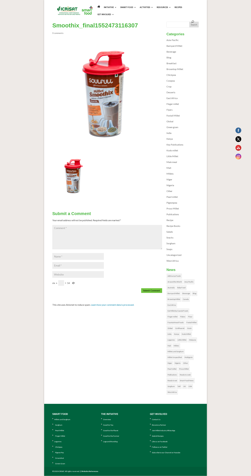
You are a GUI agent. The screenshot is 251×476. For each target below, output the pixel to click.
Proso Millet (172, 208)
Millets (170, 173)
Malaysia (192, 340)
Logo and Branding (110, 441)
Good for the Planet (110, 430)
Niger (169, 179)
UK (184, 386)
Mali (168, 167)
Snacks (169, 237)
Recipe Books (173, 225)
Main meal (171, 162)
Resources (162, 7)
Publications (172, 214)
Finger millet (172, 104)
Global (169, 121)
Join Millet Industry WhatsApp (163, 430)
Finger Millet (59, 436)
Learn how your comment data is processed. (112, 304)
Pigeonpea (171, 202)
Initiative (109, 7)
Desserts (170, 92)
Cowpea (170, 80)
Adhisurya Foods (174, 276)
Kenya (169, 138)
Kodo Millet (186, 334)
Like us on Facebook (159, 441)
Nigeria (170, 185)
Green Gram (59, 463)
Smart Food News (187, 380)
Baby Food (181, 288)
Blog (168, 57)
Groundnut (59, 458)
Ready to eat (172, 380)
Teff (179, 386)
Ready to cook (185, 375)
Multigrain (189, 357)
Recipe (169, 220)
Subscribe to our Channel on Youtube (166, 452)
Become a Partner (159, 425)
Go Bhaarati (179, 328)
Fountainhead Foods (176, 322)
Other (169, 191)
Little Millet (172, 156)
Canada (186, 299)
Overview (107, 419)
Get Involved (104, 14)
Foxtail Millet (173, 115)
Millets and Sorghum (176, 351)
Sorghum (170, 243)
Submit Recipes (158, 436)
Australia (171, 288)
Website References (89, 471)
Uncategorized (173, 255)
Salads (169, 231)
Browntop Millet (174, 69)
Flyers (169, 109)
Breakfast (171, 63)
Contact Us (156, 419)
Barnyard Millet (174, 45)
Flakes (182, 317)
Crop (169, 86)
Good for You (108, 425)
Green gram (172, 127)
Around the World (175, 282)
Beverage (171, 51)
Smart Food (126, 7)
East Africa (172, 98)
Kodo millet (172, 150)
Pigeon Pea (59, 452)
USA (190, 386)
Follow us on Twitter (159, 447)
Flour (190, 317)
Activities (145, 7)
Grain (189, 328)
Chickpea (171, 74)
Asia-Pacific (172, 40)
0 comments (57, 33)
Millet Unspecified (175, 357)
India (168, 133)
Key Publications (174, 144)
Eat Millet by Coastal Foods (178, 311)
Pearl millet (172, 196)
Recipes (178, 7)
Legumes (171, 340)
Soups (169, 249)
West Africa (172, 260)
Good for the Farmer (111, 436)
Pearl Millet (59, 430)
